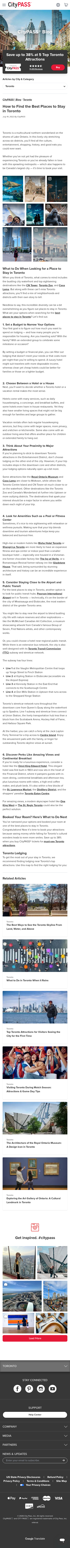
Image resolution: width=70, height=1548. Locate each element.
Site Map (61, 1481)
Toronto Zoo (46, 285)
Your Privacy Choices (38, 1485)
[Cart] (66, 5)
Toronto (27, 99)
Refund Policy (55, 1477)
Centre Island (48, 735)
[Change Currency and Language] (58, 5)
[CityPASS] (20, 5)
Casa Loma (9, 480)
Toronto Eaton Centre (37, 793)
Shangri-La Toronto (14, 547)
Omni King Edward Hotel (32, 766)
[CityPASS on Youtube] (52, 1389)
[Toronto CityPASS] (13, 67)
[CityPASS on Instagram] (41, 1389)
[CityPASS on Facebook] (17, 1389)
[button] (35, 1366)
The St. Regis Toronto (30, 805)
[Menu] (4, 5)
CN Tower (32, 285)
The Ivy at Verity (49, 559)
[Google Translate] (35, 1539)
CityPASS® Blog (12, 99)
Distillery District (46, 789)
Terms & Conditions (38, 1481)
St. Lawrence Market (19, 789)
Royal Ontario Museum (44, 477)
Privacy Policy (11, 1481)
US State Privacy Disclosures (23, 1477)
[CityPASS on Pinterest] (29, 1389)
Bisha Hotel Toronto (49, 543)
